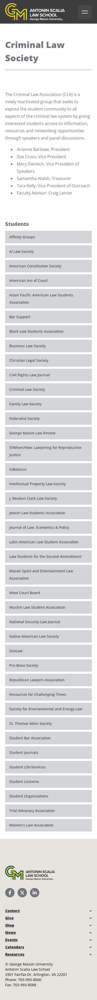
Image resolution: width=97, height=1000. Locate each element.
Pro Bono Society (23, 665)
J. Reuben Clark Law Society (33, 498)
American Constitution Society (35, 265)
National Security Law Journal (34, 621)
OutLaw (16, 650)
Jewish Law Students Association (37, 512)
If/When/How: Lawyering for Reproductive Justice (45, 451)
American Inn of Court (28, 280)
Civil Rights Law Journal (29, 374)
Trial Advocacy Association (32, 810)
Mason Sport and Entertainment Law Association (41, 574)
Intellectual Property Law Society (37, 483)
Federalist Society (24, 418)
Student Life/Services (27, 767)
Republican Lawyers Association (37, 679)
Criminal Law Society (27, 389)
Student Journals (23, 752)
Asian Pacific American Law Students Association (41, 299)
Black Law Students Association (36, 331)
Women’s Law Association (31, 825)
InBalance (17, 469)
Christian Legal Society (28, 360)
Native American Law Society (34, 636)
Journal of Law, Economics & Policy (39, 527)
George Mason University (31, 964)
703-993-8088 (24, 984)
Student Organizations (28, 796)
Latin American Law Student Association (44, 541)
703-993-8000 (29, 979)
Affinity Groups (22, 236)
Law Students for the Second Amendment (45, 556)
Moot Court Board (24, 592)
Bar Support (19, 316)
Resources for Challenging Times (37, 694)
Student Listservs (24, 781)
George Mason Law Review (32, 432)
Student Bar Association (30, 737)
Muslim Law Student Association (37, 607)
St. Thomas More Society (30, 723)
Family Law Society (25, 403)
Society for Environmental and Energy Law (45, 708)
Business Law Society (27, 345)
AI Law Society (21, 251)
